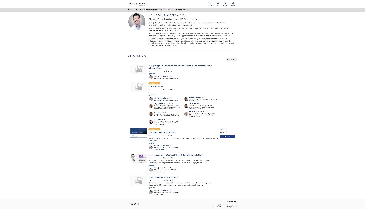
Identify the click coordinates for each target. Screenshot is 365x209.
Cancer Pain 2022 (155, 86)
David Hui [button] (192, 104)
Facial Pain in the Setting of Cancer (163, 177)
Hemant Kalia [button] (159, 112)
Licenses (234, 207)
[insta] (138, 204)
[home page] (146, 4)
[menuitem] (130, 10)
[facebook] (129, 204)
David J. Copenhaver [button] (161, 76)
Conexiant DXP (225, 207)
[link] (210, 4)
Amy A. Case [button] (158, 104)
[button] (217, 4)
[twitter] (135, 204)
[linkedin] (132, 204)
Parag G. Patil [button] (194, 111)
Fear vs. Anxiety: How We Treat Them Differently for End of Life (175, 155)
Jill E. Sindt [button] (157, 119)
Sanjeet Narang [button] (195, 97)
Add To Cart (227, 136)
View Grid (232, 59)
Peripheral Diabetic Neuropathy (162, 132)
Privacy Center (232, 201)
